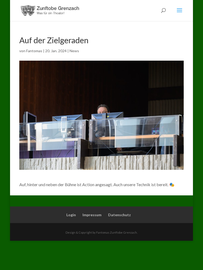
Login (71, 215)
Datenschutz (119, 215)
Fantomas (34, 51)
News (74, 51)
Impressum (92, 215)
